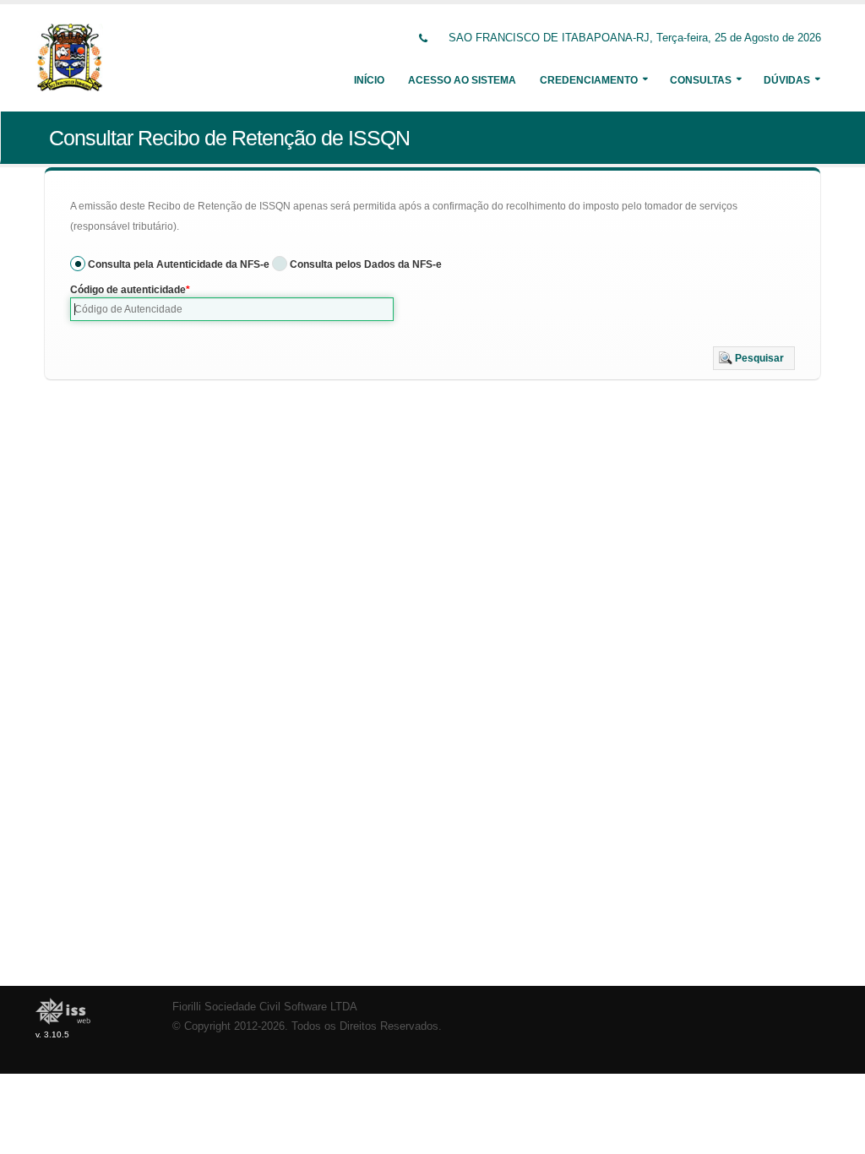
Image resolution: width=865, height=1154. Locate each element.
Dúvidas (787, 80)
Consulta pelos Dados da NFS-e (366, 264)
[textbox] (232, 309)
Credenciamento (589, 80)
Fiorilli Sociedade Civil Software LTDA (264, 1007)
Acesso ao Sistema (462, 80)
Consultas (701, 80)
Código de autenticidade (128, 290)
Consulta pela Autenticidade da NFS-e (178, 264)
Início (369, 80)
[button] (754, 358)
